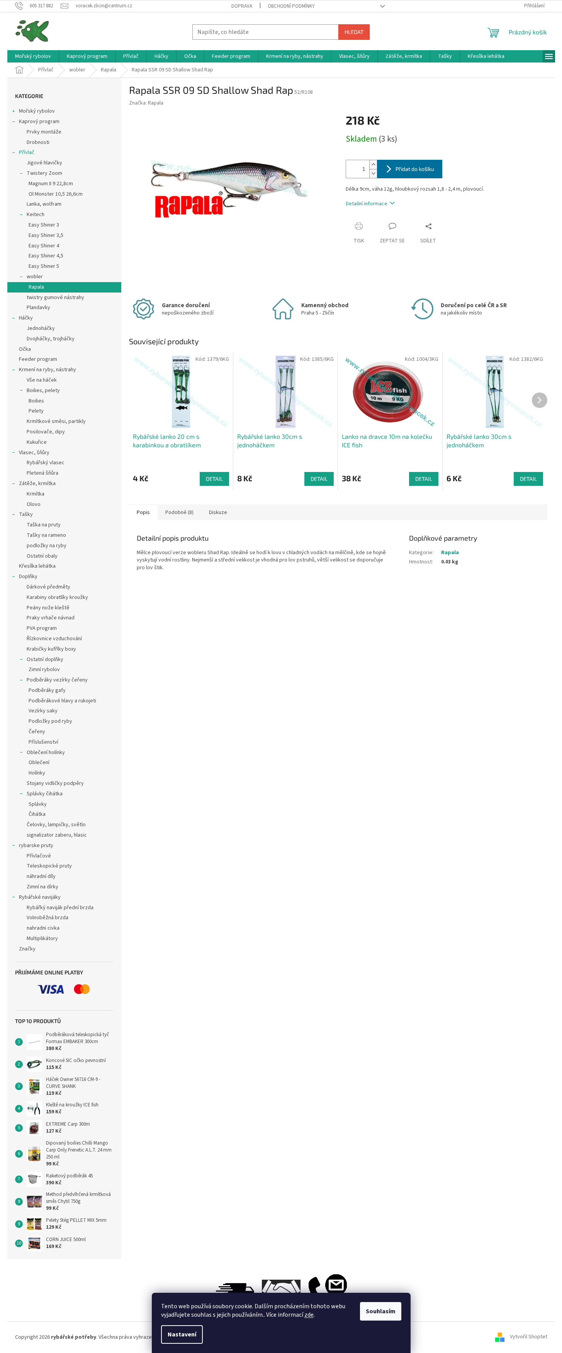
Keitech (35, 214)
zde (309, 1315)
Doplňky (28, 576)
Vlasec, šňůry (34, 453)
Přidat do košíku (415, 169)
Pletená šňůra (42, 473)
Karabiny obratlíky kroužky (57, 597)
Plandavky (38, 307)
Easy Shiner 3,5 (46, 235)
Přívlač (26, 152)
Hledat (354, 32)
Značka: (146, 103)
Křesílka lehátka (37, 566)
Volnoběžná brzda (47, 918)
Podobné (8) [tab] (179, 512)
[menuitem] (33, 56)
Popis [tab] (143, 512)
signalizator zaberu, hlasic (57, 835)
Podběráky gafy (47, 690)
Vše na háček (42, 380)
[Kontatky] (327, 1291)
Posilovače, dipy (46, 432)
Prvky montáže (44, 132)
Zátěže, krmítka (37, 483)
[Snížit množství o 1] (373, 173)
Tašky (26, 514)
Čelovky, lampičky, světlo (56, 825)
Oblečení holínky (46, 752)
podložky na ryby (46, 546)
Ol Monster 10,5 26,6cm (56, 194)
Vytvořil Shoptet (528, 1337)
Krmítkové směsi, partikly (56, 421)
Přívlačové (39, 856)
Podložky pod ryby (50, 721)
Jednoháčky (41, 328)
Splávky (38, 804)
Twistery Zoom (44, 173)
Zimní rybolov (44, 669)
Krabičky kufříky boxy (51, 649)
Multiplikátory (42, 938)
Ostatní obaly (42, 556)
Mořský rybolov (37, 111)
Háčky (26, 318)
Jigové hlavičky (44, 163)
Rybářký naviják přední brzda (60, 908)
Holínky (37, 773)
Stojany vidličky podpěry (55, 783)
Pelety (36, 411)
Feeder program (38, 359)
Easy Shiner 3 (44, 225)
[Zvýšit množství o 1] (373, 164)
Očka (25, 349)
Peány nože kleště (48, 608)
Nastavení (182, 1334)
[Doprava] (235, 1291)
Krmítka (35, 494)
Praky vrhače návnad (51, 618)
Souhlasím (381, 1311)
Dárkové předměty (48, 587)
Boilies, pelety (43, 390)
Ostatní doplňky (45, 659)
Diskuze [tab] (218, 512)
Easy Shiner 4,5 (46, 256)
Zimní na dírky (42, 887)
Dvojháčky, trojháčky (51, 339)
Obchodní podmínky (291, 6)
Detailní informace (366, 204)
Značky (27, 949)
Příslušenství (43, 742)
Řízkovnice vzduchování (54, 639)
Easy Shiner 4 (44, 246)
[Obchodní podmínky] (281, 1291)
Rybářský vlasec (46, 463)
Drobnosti (38, 142)
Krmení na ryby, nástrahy (47, 370)
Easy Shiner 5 (44, 266)
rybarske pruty (36, 845)
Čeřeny (37, 732)
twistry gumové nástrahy (55, 297)
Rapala (36, 287)
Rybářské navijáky (40, 897)
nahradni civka (43, 928)
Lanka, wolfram (44, 204)
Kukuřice (37, 442)
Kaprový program (39, 121)
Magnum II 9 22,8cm (51, 184)
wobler (35, 277)
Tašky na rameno (46, 535)
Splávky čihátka (45, 794)
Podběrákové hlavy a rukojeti (62, 701)
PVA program (42, 628)
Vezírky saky (43, 711)
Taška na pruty (44, 525)
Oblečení (39, 762)
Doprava (241, 6)
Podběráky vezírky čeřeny (57, 680)
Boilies (36, 401)
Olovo (34, 504)
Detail (214, 478)
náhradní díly (41, 876)
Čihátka (37, 814)
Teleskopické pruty (49, 866)
